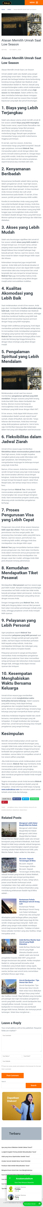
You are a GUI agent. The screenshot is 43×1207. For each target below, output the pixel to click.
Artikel (9, 9)
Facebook (17, 799)
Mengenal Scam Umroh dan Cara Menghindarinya (17, 1170)
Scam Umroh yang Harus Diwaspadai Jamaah (16, 1175)
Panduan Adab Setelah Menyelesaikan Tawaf (15, 1165)
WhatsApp (35, 799)
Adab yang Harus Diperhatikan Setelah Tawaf (16, 1156)
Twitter (26, 799)
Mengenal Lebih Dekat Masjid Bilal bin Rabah (28, 824)
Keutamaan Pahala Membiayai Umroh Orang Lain (29, 902)
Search (4, 1081)
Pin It (5, 802)
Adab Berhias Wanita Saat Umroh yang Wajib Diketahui (29, 942)
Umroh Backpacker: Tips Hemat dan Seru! (29, 981)
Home (3, 9)
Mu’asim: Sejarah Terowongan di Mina (27, 860)
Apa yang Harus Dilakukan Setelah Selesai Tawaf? (17, 1147)
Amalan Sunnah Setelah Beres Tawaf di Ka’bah (16, 1161)
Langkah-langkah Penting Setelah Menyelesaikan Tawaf (19, 1152)
